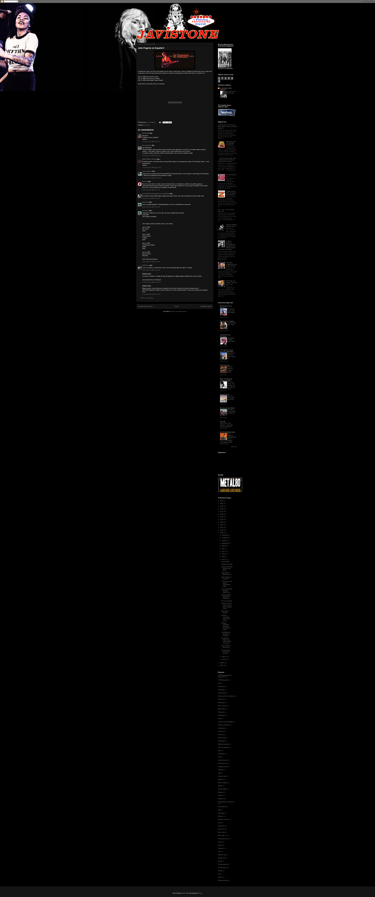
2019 (222, 506)
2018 (222, 509)
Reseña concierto (223, 819)
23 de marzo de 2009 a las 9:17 (151, 141)
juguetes (220, 779)
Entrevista (221, 753)
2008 (222, 662)
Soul (219, 851)
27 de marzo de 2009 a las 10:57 (151, 282)
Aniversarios (222, 693)
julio (223, 548)
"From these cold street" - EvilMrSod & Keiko (226, 584)
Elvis (219, 750)
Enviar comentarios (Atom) (179, 311)
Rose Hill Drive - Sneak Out (226, 646)
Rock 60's (221, 826)
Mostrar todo (234, 446)
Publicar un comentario (146, 298)
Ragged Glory (224, 394)
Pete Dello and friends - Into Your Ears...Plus (231, 282)
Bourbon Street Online (227, 408)
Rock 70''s (221, 829)
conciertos (147, 125)
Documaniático (146, 145)
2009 (222, 533)
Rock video (221, 835)
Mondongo (145, 202)
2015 (222, 517)
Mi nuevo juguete (226, 601)
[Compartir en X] (167, 122)
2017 (222, 511)
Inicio (177, 306)
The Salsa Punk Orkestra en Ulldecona (232, 411)
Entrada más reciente (145, 306)
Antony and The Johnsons (226, 696)
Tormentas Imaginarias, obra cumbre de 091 (231, 264)
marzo (224, 559)
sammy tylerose (147, 171)
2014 (222, 519)
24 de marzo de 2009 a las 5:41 (151, 270)
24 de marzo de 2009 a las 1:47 (151, 190)
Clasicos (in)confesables (225, 722)
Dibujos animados (223, 744)
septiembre (225, 543)
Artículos (220, 699)
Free (219, 757)
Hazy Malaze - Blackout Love (226, 573)
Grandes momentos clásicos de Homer (225, 618)
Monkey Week (222, 789)
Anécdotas (221, 689)
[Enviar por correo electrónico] (163, 122)
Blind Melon (221, 709)
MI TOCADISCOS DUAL (227, 432)
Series (220, 845)
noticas (220, 795)
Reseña (220, 816)
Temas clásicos (222, 864)
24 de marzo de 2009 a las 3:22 (151, 198)
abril (223, 556)
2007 (222, 665)
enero (224, 659)
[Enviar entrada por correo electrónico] (159, 122)
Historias (220, 769)
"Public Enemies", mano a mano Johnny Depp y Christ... (226, 606)
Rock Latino (221, 832)
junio (223, 551)
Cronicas (220, 734)
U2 (219, 874)
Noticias (220, 798)
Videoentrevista (223, 880)
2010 (222, 530)
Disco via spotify (223, 747)
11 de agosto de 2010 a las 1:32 (151, 294)
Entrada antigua (206, 306)
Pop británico (222, 806)
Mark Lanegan (222, 782)
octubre (224, 540)
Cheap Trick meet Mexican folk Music (226, 568)
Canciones (221, 712)
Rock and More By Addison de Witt (226, 379)
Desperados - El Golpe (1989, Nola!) (231, 339)
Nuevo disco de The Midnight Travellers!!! (231, 143)
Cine (219, 718)
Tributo (220, 870)
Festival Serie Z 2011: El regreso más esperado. (231, 193)
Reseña (223, 680)
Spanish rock (222, 854)
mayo (224, 554)
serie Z (220, 842)
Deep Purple (222, 737)
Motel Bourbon (225, 365)
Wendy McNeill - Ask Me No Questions (226, 596)
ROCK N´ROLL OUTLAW (149, 159)
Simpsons (221, 848)
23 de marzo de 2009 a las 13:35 (151, 167)
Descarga (221, 741)
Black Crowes (222, 705)
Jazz (219, 773)
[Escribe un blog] (165, 122)
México (220, 785)
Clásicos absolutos (223, 725)
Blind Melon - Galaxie (225, 612)
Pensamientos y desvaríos (225, 676)
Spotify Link (221, 858)
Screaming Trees (223, 838)
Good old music (223, 760)
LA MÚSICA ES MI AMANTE (226, 89)
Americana (221, 686)
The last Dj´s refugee (227, 321)
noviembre (225, 538)
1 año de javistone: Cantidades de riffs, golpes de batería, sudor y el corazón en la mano (227, 245)
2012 (222, 525)
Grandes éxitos (222, 766)
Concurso (221, 731)
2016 (222, 514)
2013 (222, 522)
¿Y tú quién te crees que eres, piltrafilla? (226, 350)
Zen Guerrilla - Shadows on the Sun (225, 651)
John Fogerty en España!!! (226, 577)
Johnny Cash (222, 776)
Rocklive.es (145, 265)
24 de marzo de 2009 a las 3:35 (151, 261)
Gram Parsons (222, 763)
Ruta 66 (222, 421)
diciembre (225, 535)
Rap (219, 810)
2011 (221, 527)
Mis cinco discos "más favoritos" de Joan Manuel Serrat (231, 385)
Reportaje (221, 813)
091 (219, 683)
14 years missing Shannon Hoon (231, 225)
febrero (224, 656)
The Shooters (222, 867)
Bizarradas (221, 702)
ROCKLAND (145, 133)
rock (219, 822)
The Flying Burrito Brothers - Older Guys (226, 590)
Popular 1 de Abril (226, 564)
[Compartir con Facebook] (169, 122)
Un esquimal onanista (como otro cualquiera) (156, 193)
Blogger (200, 893)
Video (219, 877)
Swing (220, 861)
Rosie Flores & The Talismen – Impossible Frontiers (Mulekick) (226, 424)
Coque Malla (225, 561)
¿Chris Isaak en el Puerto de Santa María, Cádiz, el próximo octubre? (227, 126)
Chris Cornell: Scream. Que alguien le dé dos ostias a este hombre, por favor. (227, 159)
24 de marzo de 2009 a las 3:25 (151, 207)
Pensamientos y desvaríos (226, 802)
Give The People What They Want (231, 397)
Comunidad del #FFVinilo (225, 335)
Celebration (221, 715)
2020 (222, 503)
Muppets (220, 792)
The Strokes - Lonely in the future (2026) (231, 310)
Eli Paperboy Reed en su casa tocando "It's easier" (226, 640)
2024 (222, 501)
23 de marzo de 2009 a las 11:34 (151, 155)
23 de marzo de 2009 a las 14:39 (151, 178)
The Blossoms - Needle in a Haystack (226, 633)
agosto (224, 546)
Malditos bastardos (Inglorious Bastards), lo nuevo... (226, 626)
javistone (145, 181)
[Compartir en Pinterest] (171, 122)
